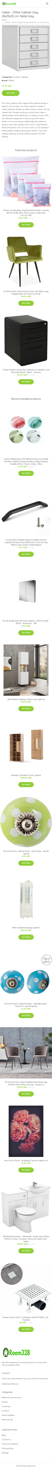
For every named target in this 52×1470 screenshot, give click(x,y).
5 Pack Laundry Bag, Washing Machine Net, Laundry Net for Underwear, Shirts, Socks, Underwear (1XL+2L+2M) (26, 213)
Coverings (6, 1406)
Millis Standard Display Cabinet (26, 927)
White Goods (7, 1419)
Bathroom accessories (11, 1397)
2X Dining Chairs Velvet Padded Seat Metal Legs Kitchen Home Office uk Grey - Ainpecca (26, 1083)
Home (4, 20)
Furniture (16, 77)
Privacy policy (7, 1448)
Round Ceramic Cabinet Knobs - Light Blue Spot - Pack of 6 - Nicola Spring (26, 1004)
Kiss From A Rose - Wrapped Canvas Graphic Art (26, 1160)
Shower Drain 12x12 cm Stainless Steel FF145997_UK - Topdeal (26, 1318)
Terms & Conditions (10, 1444)
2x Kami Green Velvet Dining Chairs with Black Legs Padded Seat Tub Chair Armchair (26, 292)
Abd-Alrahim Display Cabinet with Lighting (26, 699)
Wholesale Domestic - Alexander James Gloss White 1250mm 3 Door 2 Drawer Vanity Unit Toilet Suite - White (26, 1239)
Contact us (6, 1439)
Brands (5, 1402)
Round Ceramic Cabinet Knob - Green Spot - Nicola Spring (26, 852)
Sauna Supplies (8, 1415)
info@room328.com (10, 1384)
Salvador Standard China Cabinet (26, 775)
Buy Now (11, 93)
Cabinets (24, 77)
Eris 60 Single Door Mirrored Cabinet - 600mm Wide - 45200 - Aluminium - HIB (26, 622)
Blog (4, 1435)
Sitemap (5, 1453)
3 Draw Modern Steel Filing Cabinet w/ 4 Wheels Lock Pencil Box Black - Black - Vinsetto (26, 371)
